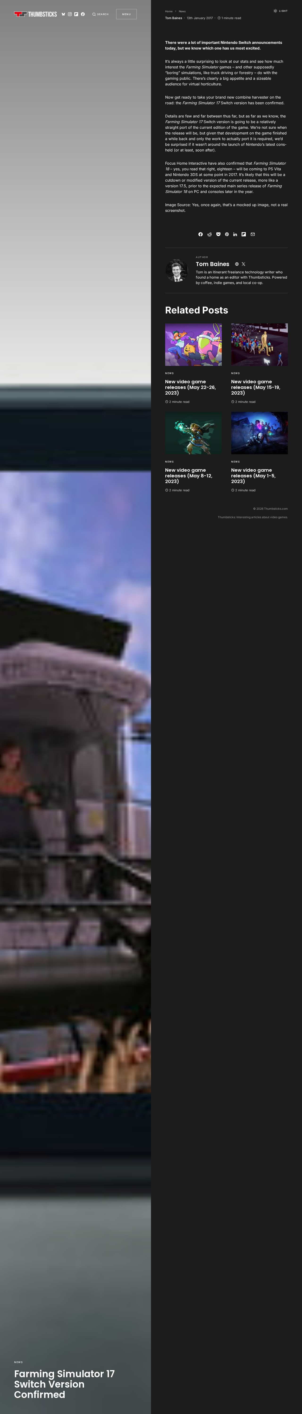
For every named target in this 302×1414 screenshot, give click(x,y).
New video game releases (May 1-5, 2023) (253, 476)
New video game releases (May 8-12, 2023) (188, 476)
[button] (100, 14)
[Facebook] (83, 14)
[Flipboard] (76, 14)
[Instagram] (70, 14)
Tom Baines (212, 264)
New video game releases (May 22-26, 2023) (190, 387)
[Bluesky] (63, 14)
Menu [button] (126, 14)
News (18, 1362)
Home (168, 11)
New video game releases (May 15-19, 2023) (255, 387)
